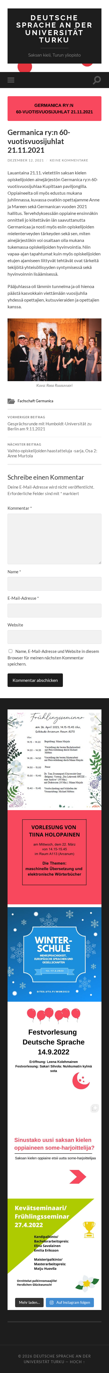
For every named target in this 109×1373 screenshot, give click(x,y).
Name (14, 571)
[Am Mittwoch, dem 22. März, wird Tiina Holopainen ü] (54, 857)
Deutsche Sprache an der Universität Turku (54, 28)
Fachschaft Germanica (35, 401)
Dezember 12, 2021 (26, 160)
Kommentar (20, 508)
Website (15, 624)
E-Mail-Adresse (23, 598)
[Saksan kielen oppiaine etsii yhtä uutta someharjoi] (54, 1149)
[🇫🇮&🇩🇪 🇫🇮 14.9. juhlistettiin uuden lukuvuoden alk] (54, 1052)
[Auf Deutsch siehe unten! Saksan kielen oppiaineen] (54, 760)
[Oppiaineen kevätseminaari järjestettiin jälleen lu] (54, 1246)
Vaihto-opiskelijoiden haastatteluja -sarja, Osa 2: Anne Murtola (52, 451)
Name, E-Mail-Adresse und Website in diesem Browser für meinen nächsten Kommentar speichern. (53, 657)
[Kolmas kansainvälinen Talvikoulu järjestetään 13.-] (54, 954)
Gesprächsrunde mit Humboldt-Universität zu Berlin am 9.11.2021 (49, 423)
